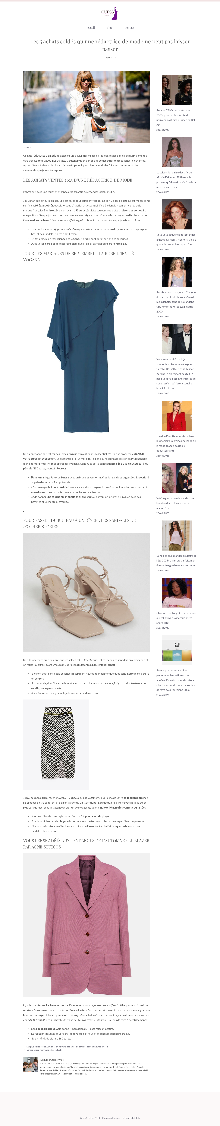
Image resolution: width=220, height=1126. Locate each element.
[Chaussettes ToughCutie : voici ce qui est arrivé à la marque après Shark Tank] (177, 605)
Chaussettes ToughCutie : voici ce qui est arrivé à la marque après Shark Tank (176, 617)
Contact (129, 27)
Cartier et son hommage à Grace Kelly (44, 1050)
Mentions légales (111, 1117)
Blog (110, 27)
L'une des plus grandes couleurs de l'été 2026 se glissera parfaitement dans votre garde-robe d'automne (176, 560)
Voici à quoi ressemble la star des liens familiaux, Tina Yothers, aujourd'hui (175, 503)
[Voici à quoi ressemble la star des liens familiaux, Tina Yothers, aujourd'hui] (177, 490)
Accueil (90, 27)
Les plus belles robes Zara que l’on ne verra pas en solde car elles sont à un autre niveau (67, 1046)
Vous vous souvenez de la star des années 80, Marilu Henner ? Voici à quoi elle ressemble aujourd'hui (176, 239)
